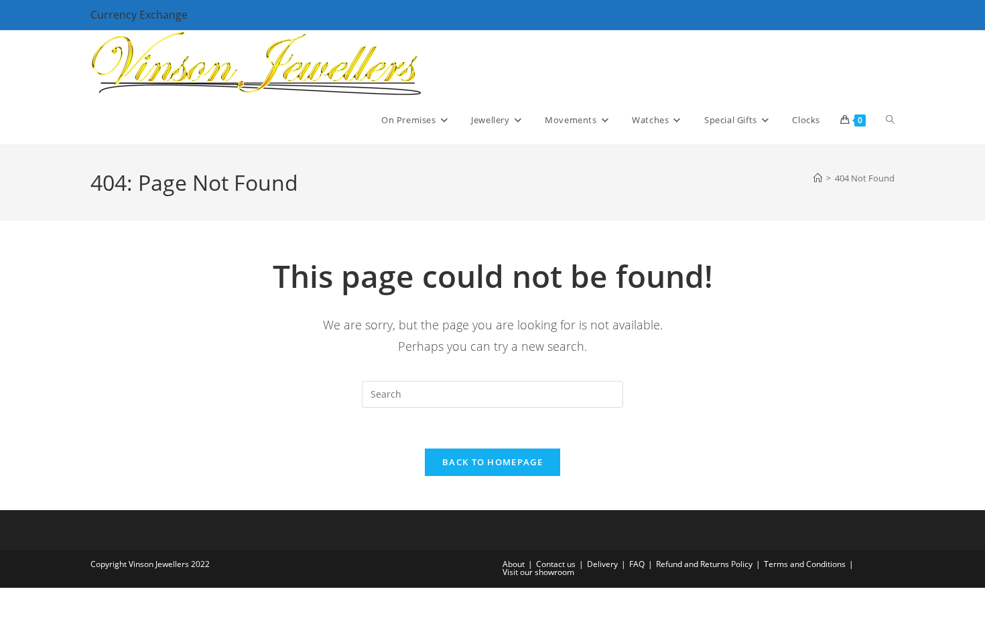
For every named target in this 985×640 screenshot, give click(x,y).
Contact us (556, 564)
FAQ (637, 564)
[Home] (817, 178)
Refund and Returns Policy (704, 564)
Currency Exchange (139, 14)
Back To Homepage (492, 462)
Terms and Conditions (805, 564)
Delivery (602, 564)
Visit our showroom (538, 572)
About (514, 564)
